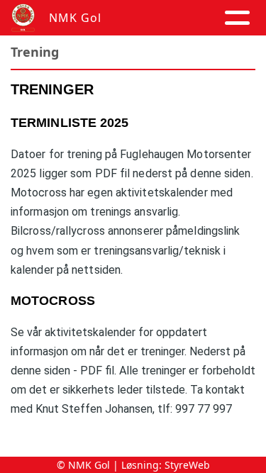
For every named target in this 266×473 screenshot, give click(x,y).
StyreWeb (187, 465)
